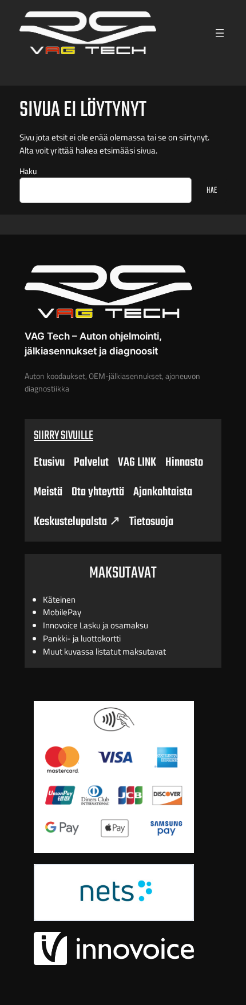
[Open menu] (220, 33)
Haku (28, 171)
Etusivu (49, 462)
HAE (212, 190)
